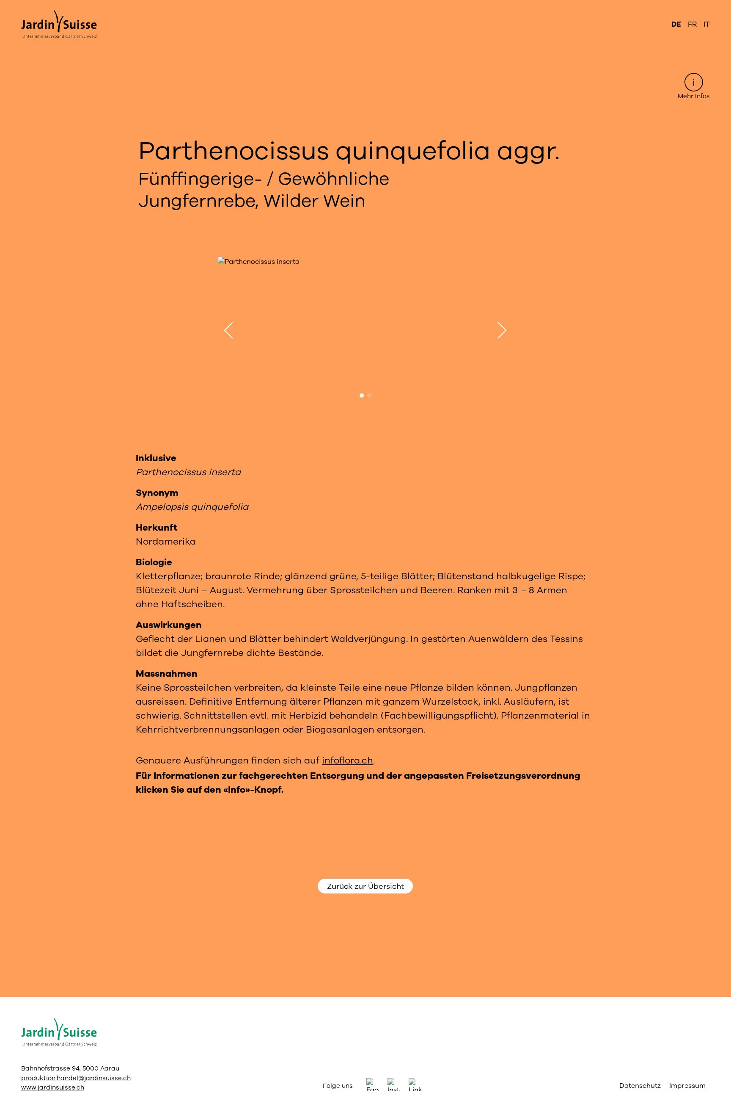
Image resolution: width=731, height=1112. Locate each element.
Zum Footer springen (365, 6)
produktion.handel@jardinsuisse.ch (76, 1078)
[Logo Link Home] (65, 24)
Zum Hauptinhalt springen (366, 6)
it (707, 24)
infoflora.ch (347, 760)
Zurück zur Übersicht (365, 886)
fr (692, 24)
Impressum (687, 1085)
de (676, 24)
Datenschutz (640, 1085)
